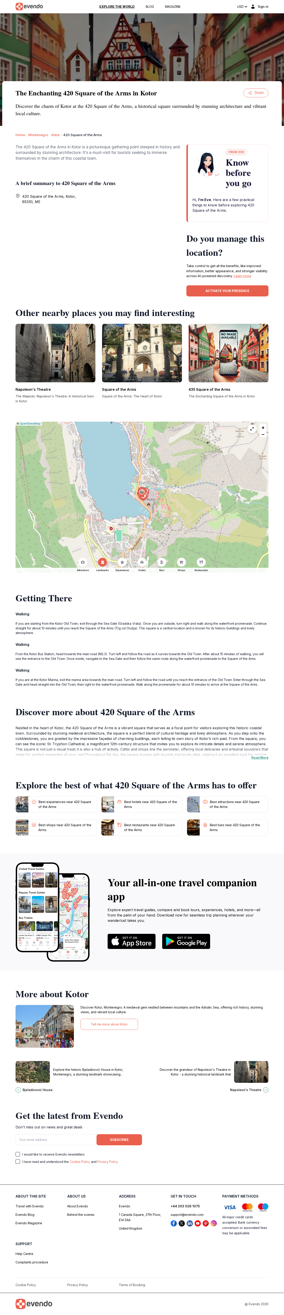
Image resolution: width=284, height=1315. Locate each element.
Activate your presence (227, 291)
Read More (259, 757)
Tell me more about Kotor (109, 1024)
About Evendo (77, 1206)
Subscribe (119, 1140)
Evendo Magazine (29, 1223)
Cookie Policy (80, 1162)
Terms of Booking (132, 1285)
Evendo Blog (25, 1214)
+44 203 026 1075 (185, 1206)
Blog (150, 6)
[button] (142, 493)
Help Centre (24, 1254)
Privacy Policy (107, 1162)
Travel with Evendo (30, 1206)
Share (259, 93)
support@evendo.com (187, 1214)
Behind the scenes (81, 1214)
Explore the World (117, 6)
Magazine (173, 6)
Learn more (242, 276)
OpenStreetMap (30, 423)
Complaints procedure (32, 1262)
